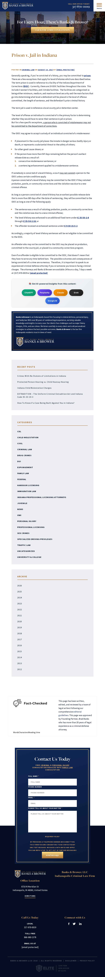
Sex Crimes (23, 533)
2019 (19, 627)
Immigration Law (26, 491)
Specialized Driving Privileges (34, 539)
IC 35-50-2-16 (29, 221)
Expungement (25, 467)
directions (30, 896)
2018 (19, 633)
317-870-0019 (81, 6)
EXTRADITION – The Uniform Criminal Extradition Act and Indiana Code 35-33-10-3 (50, 395)
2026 (19, 585)
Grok (76, 293)
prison (87, 75)
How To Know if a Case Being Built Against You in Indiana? (46, 403)
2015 (19, 651)
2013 (19, 663)
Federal (21, 479)
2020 (19, 621)
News (20, 509)
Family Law (23, 473)
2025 (19, 591)
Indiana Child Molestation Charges (34, 388)
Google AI (52, 301)
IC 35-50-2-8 (83, 217)
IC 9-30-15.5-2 (70, 226)
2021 (19, 615)
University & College (29, 557)
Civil (20, 443)
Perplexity (44, 293)
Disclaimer (71, 961)
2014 (19, 657)
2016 (19, 645)
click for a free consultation (52, 30)
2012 (19, 669)
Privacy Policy (87, 961)
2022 (19, 609)
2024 (19, 597)
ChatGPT (29, 293)
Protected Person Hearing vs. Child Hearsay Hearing (43, 382)
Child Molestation (28, 437)
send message (52, 855)
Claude (60, 293)
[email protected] (65, 70)
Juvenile (22, 503)
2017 (19, 639)
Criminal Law (28, 70)
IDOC (26, 86)
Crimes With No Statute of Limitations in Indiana (41, 376)
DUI (19, 461)
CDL (19, 431)
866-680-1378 (30, 937)
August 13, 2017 (45, 70)
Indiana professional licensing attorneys (41, 497)
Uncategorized (26, 551)
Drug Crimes (24, 455)
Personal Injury (26, 521)
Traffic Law (24, 545)
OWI (19, 515)
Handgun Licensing (28, 485)
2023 (19, 603)
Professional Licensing (31, 527)
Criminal (45, 765)
